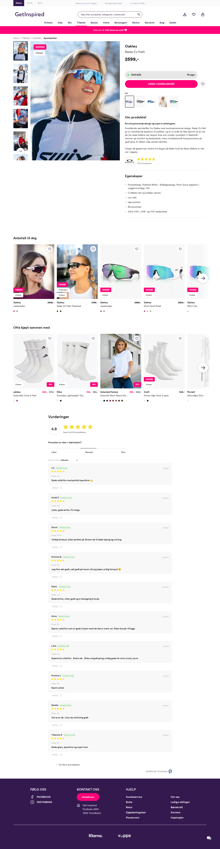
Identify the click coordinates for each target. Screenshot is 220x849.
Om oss (175, 796)
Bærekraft (177, 807)
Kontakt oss (88, 797)
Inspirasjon (177, 817)
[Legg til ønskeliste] (203, 84)
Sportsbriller (50, 38)
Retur (129, 807)
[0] (194, 14)
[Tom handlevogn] (203, 14)
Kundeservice (134, 796)
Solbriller (37, 38)
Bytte (129, 802)
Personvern (132, 817)
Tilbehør (26, 38)
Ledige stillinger (180, 802)
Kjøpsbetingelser (136, 812)
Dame (16, 38)
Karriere (175, 812)
